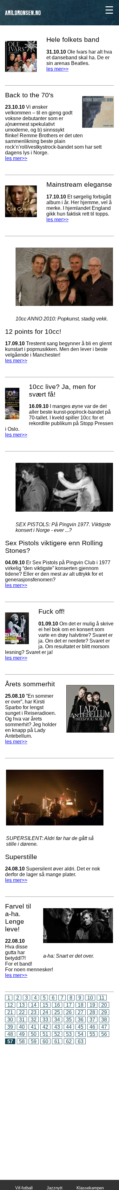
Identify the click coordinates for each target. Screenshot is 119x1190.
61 (57, 1041)
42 (45, 1027)
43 (57, 1027)
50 (33, 1034)
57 (10, 1041)
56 (104, 1034)
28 (92, 1012)
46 (92, 1027)
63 (80, 1041)
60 (45, 1041)
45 (80, 1027)
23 (33, 1012)
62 (69, 1041)
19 (92, 1005)
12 (10, 1005)
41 (33, 1027)
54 (80, 1034)
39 (10, 1027)
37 (92, 1019)
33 (45, 1019)
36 (80, 1019)
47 (104, 1027)
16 (57, 1005)
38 (104, 1019)
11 (101, 997)
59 (33, 1041)
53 (69, 1034)
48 (10, 1034)
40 (22, 1027)
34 (57, 1019)
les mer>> (16, 158)
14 (33, 1005)
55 (92, 1034)
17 (69, 1005)
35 (69, 1019)
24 (45, 1012)
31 (22, 1019)
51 (45, 1034)
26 (69, 1012)
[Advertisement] (59, 1108)
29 (104, 1012)
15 (45, 1005)
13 (22, 1005)
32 (33, 1019)
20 (104, 1005)
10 (90, 997)
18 (80, 1005)
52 (57, 1034)
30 (10, 1019)
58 (22, 1041)
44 (69, 1027)
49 (22, 1034)
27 (80, 1012)
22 (22, 1012)
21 (10, 1012)
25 (57, 1012)
